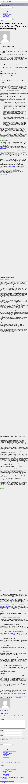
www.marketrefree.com (10, 691)
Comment (2, 719)
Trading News (6, 16)
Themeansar (2, 782)
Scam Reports (6, 15)
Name (1, 730)
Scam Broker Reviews (7, 14)
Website (1, 735)
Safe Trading (5, 13)
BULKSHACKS (2, 762)
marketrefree (4, 43)
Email (1, 733)
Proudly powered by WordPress (7, 781)
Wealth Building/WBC (17, 762)
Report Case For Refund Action (9, 751)
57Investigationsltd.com (18, 59)
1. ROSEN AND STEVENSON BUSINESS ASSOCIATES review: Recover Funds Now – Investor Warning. (13, 697)
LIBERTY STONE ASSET (9, 762)
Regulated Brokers (7, 11)
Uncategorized (3, 20)
